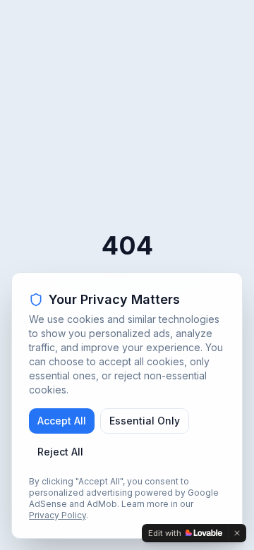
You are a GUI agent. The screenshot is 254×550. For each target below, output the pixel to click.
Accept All (61, 421)
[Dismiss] (237, 533)
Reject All (60, 452)
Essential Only (144, 421)
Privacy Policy (57, 515)
